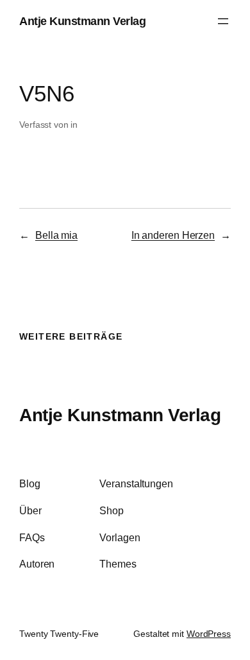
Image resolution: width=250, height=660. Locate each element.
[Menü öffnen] (223, 21)
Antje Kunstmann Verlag (82, 21)
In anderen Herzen (173, 235)
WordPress (209, 634)
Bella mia (56, 235)
